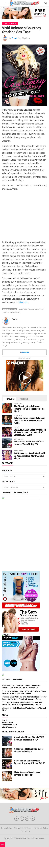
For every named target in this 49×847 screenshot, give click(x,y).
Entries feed (7, 722)
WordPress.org (9, 726)
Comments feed (9, 724)
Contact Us (25, 831)
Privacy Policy (6, 828)
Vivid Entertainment (11, 312)
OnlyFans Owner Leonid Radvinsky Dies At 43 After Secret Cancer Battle (29, 420)
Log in (5, 720)
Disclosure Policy (41, 828)
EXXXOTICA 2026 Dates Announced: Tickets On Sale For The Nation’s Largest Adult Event (30, 432)
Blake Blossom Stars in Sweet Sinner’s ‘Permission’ (27, 773)
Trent (14, 37)
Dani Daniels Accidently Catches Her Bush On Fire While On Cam (21, 686)
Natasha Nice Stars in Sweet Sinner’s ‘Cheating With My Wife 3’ (29, 761)
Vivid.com (23, 302)
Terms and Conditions (23, 828)
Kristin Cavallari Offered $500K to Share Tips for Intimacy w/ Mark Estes (24, 692)
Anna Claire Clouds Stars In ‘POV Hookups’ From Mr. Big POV (29, 442)
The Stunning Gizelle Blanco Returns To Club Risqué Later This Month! (29, 408)
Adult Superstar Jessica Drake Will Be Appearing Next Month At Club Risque (29, 456)
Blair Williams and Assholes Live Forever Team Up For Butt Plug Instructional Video (24, 697)
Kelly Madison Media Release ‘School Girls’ (24, 709)
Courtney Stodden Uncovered (31, 309)
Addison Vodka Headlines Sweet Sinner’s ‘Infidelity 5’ (28, 750)
